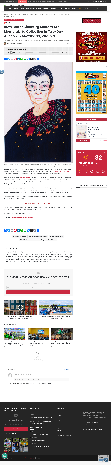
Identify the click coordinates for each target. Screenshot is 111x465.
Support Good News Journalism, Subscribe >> (38, 203)
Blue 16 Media (46, 458)
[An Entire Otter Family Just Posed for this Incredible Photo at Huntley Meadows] (16, 440)
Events (16, 8)
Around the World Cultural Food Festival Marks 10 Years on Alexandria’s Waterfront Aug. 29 (13, 343)
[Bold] (15, 380)
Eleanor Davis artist (20, 236)
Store (58, 423)
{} (35, 379)
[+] (38, 379)
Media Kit (59, 430)
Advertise (53, 8)
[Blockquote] (29, 380)
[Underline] (20, 380)
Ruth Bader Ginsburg (27, 240)
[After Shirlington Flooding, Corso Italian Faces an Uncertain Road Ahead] (62, 334)
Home (6, 8)
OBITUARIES (67, 8)
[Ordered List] (24, 380)
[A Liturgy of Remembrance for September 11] (16, 449)
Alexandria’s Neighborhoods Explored (22, 217)
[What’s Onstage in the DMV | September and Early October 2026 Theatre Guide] (16, 444)
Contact (38, 8)
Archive (74, 8)
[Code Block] (31, 380)
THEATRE (32, 8)
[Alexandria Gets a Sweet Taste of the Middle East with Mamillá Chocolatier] (24, 449)
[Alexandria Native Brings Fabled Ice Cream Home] (7, 440)
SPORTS (22, 8)
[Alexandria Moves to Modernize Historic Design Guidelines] (38, 334)
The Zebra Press (31, 458)
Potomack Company (26, 177)
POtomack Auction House (38, 236)
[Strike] (22, 380)
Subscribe (45, 8)
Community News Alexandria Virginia (18, 14)
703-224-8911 (97, 422)
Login (67, 369)
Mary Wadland (10, 43)
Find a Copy (91, 20)
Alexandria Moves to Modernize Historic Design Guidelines (37, 342)
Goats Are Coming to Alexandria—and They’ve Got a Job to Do (43, 1)
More (60, 8)
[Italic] (17, 380)
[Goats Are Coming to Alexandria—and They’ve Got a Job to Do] (24, 440)
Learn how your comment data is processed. (39, 383)
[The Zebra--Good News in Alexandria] (14, 5)
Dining (27, 8)
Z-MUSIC (59, 433)
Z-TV (10, 8)
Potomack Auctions (57, 236)
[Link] (33, 380)
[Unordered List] (27, 380)
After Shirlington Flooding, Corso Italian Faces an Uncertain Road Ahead (61, 343)
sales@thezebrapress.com (90, 424)
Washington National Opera (62, 171)
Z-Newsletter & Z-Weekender (64, 435)
